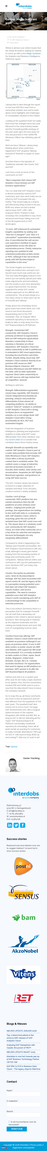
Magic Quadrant (34, 53)
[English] (6, 1148)
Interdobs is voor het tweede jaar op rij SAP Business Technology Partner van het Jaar (23, 1059)
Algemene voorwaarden (23, 1148)
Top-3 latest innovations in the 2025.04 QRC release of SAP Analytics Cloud (20, 1038)
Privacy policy (36, 1145)
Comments (13, 43)
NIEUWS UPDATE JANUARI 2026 (22, 1031)
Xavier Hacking (18, 37)
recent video (14, 439)
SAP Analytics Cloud (20, 40)
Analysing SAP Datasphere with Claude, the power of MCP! (21, 1046)
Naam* (10, 1090)
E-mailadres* (12, 1101)
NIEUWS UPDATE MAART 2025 (21, 1052)
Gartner (14, 746)
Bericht (10, 1111)
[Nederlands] (3, 1148)
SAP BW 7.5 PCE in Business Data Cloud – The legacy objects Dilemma (23, 1067)
